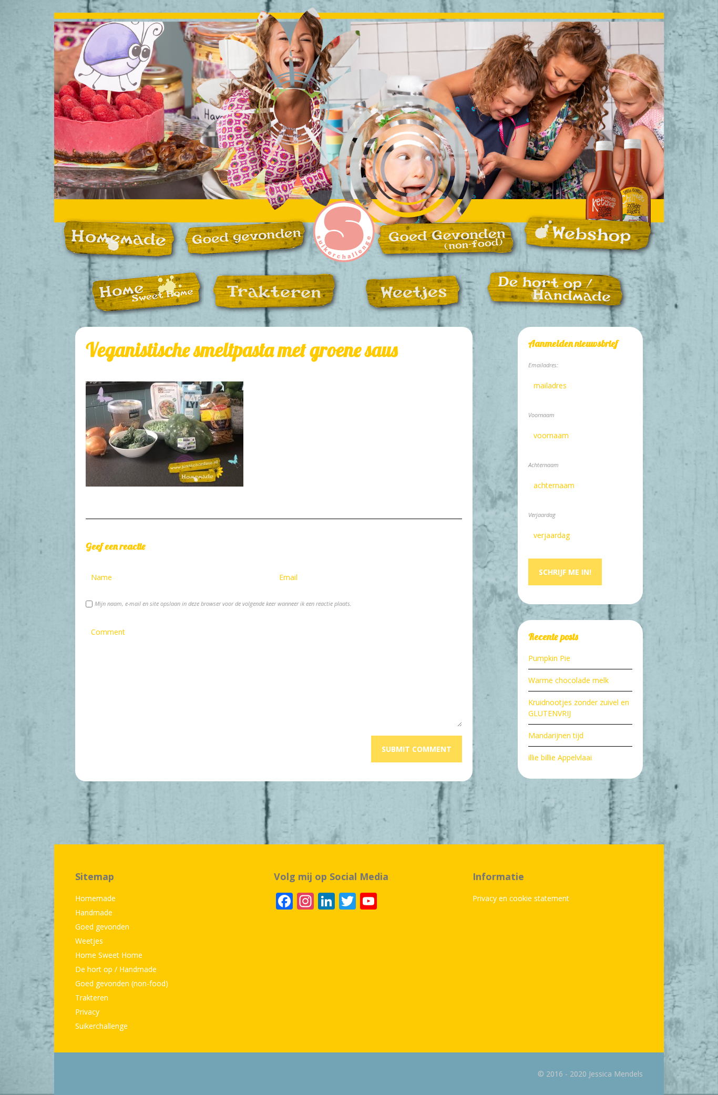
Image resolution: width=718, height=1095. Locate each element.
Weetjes (89, 941)
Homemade (95, 898)
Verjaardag (542, 515)
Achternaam (543, 465)
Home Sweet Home (108, 955)
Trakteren (91, 998)
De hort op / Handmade (116, 969)
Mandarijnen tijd (555, 735)
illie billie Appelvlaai (560, 757)
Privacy (87, 1012)
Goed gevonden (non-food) (121, 983)
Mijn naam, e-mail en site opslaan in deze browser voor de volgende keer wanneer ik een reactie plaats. (223, 603)
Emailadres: (543, 365)
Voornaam (541, 415)
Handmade (93, 912)
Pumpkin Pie (549, 658)
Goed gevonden (102, 927)
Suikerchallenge (101, 1026)
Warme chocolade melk (568, 680)
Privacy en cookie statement (521, 898)
